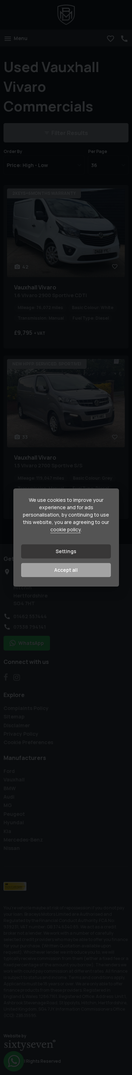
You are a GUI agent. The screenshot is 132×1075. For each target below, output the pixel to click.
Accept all (66, 570)
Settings (66, 551)
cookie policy (65, 529)
